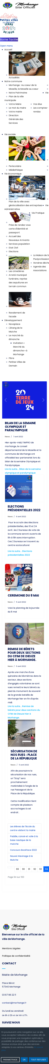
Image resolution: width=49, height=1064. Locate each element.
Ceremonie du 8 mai (23, 595)
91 (29, 869)
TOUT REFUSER (38, 1060)
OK (24, 1060)
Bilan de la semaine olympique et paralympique (20, 426)
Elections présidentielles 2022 (24, 508)
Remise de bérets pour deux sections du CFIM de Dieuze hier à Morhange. (24, 654)
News (7, 436)
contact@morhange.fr (14, 1002)
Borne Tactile (9, 39)
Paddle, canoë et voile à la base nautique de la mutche (24, 840)
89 (17, 869)
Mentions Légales (11, 948)
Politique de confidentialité (16, 955)
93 (40, 869)
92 (34, 869)
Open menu (6, 45)
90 (23, 869)
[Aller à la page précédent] (13, 867)
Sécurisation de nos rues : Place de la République (24, 755)
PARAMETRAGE (10, 1060)
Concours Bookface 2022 (23, 850)
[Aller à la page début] (9, 867)
